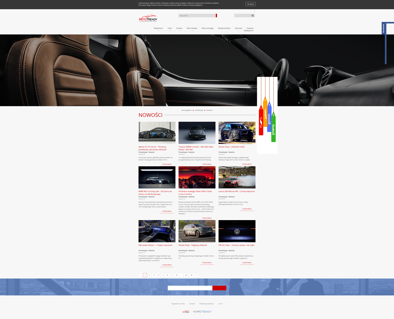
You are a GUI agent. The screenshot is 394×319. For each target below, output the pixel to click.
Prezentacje (199, 110)
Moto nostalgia (208, 28)
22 (186, 275)
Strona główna (186, 110)
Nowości (209, 110)
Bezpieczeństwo (224, 28)
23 (191, 275)
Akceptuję (250, 4)
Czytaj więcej (166, 164)
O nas (220, 304)
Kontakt (192, 304)
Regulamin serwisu (178, 304)
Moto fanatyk (192, 28)
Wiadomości (158, 28)
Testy (169, 28)
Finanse (179, 28)
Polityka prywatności (206, 304)
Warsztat (238, 28)
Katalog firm (248, 30)
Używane (249, 28)
